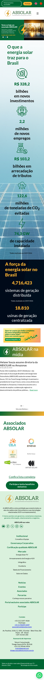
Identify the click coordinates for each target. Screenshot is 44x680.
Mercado (22, 551)
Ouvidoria (22, 566)
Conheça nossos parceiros (22, 598)
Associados (22, 591)
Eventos (22, 587)
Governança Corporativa (22, 543)
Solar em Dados (22, 573)
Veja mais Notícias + (22, 409)
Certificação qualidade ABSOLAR (22, 547)
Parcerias (22, 595)
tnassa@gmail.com (22, 648)
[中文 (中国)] (40, 3)
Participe (27, 4)
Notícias (22, 582)
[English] (35, 3)
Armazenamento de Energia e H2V (22, 558)
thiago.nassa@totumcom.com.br (22, 650)
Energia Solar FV (22, 555)
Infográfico (22, 562)
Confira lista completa (22, 477)
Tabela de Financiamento (22, 570)
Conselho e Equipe (22, 539)
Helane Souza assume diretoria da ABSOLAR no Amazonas (19, 364)
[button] (39, 675)
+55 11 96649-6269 (22, 625)
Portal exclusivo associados (8, 3)
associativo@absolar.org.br (22, 627)
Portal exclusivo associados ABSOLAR (22, 602)
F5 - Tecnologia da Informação (29, 664)
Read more (34, 390)
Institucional (22, 536)
